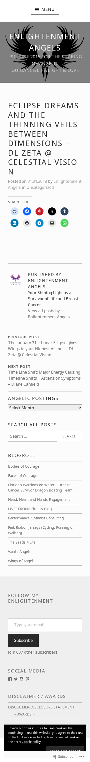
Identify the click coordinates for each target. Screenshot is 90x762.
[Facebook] (10, 679)
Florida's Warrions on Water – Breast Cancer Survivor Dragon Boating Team (40, 487)
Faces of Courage (22, 475)
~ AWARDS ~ (24, 714)
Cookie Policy (31, 742)
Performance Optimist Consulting (36, 518)
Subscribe (23, 640)
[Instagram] (22, 679)
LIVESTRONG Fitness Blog (30, 508)
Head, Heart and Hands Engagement (39, 499)
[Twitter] (16, 679)
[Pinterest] (28, 679)
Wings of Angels (21, 560)
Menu (48, 9)
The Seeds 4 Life (22, 542)
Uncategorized (40, 187)
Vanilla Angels (19, 551)
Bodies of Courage (23, 466)
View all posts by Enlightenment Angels (49, 314)
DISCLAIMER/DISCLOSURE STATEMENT (41, 707)
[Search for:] (45, 436)
